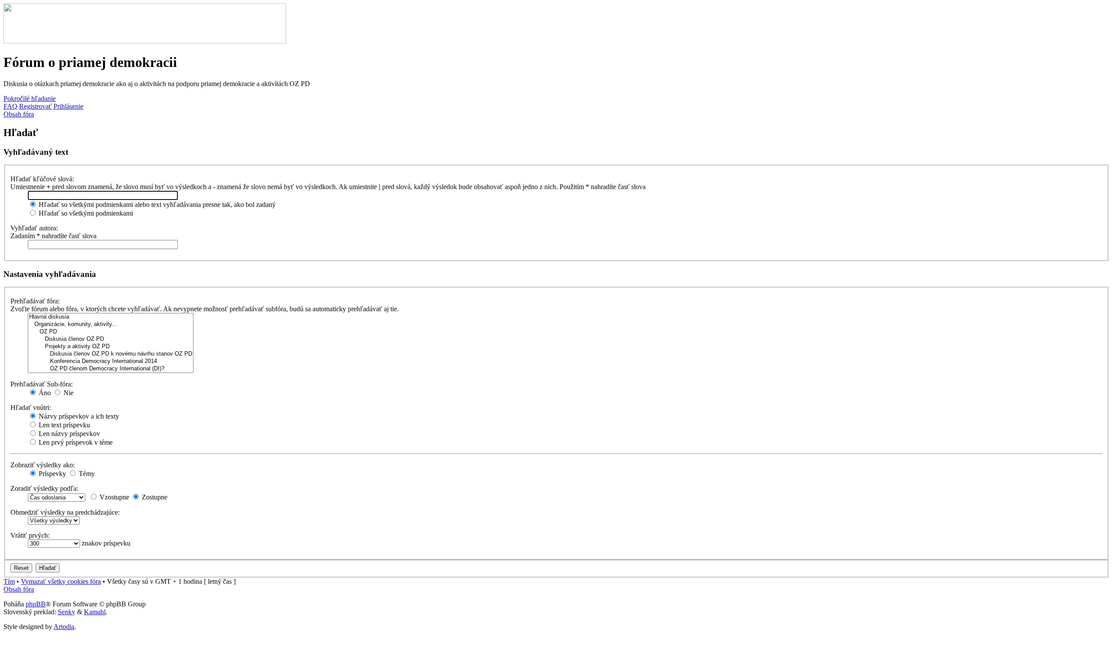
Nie (67, 392)
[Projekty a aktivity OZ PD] (110, 346)
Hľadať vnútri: (30, 407)
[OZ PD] (110, 332)
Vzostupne (113, 497)
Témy (86, 473)
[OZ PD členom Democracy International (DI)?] (110, 369)
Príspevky (51, 473)
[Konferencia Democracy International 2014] (110, 361)
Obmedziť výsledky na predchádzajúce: (65, 512)
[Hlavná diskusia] (110, 317)
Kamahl (95, 612)
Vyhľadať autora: (34, 228)
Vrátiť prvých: (30, 535)
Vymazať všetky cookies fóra (61, 581)
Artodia (63, 626)
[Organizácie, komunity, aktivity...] (110, 324)
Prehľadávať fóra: (35, 301)
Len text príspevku (63, 425)
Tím (9, 581)
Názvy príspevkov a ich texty (78, 416)
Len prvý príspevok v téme (75, 442)
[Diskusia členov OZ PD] (110, 339)
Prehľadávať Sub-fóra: (41, 384)
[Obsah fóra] (144, 41)
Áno (44, 392)
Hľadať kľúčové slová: (42, 179)
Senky (66, 612)
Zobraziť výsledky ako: (42, 465)
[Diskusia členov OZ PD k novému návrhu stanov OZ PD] (110, 354)
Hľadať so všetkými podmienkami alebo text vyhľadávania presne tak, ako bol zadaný (156, 204)
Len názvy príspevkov (68, 433)
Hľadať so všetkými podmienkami (85, 213)
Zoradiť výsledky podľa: (44, 488)
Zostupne (153, 497)
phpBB (36, 604)
